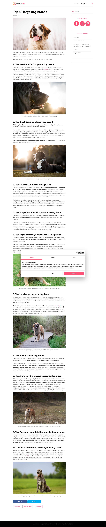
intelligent (58, 306)
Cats (76, 3)
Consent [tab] (31, 257)
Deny (52, 273)
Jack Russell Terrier (79, 41)
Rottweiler (76, 37)
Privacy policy (57, 524)
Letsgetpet (36, 524)
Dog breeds (17, 506)
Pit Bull (75, 49)
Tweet (35, 501)
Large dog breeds (28, 506)
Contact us (50, 524)
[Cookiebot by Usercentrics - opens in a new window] (77, 253)
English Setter (77, 53)
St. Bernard (38, 506)
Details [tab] (53, 257)
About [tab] (74, 257)
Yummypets (70, 524)
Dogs (83, 3)
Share (20, 501)
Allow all (73, 273)
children (46, 69)
